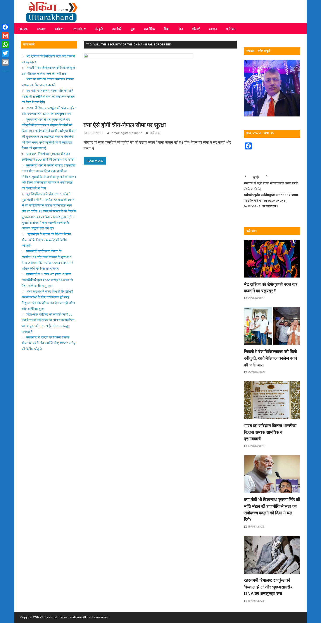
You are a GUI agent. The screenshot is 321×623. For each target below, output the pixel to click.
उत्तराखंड (77, 29)
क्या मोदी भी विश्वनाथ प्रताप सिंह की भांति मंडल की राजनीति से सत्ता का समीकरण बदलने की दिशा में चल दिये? (48, 96)
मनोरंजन (230, 29)
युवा (133, 29)
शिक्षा (166, 29)
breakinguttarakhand (126, 133)
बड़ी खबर (155, 133)
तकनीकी (116, 29)
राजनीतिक (149, 29)
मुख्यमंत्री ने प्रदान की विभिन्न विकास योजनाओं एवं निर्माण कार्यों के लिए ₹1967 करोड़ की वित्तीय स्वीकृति (48, 343)
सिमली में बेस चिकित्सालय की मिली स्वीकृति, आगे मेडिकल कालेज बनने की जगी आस (270, 358)
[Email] (6, 62)
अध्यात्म (41, 29)
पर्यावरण (59, 29)
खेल (180, 29)
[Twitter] (6, 53)
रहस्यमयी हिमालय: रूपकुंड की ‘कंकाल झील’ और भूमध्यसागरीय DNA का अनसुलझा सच (268, 586)
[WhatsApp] (6, 44)
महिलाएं (196, 29)
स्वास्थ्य (213, 29)
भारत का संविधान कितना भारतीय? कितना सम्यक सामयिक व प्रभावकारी (270, 432)
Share (6, 71)
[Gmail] (6, 35)
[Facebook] (6, 27)
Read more (94, 160)
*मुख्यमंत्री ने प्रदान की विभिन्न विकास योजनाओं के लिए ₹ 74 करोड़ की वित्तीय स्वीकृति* (46, 240)
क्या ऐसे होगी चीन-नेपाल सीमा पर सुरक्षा (125, 125)
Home (23, 29)
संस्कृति (99, 29)
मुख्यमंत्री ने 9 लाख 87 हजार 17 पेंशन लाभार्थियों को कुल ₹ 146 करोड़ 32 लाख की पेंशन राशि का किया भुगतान (47, 280)
